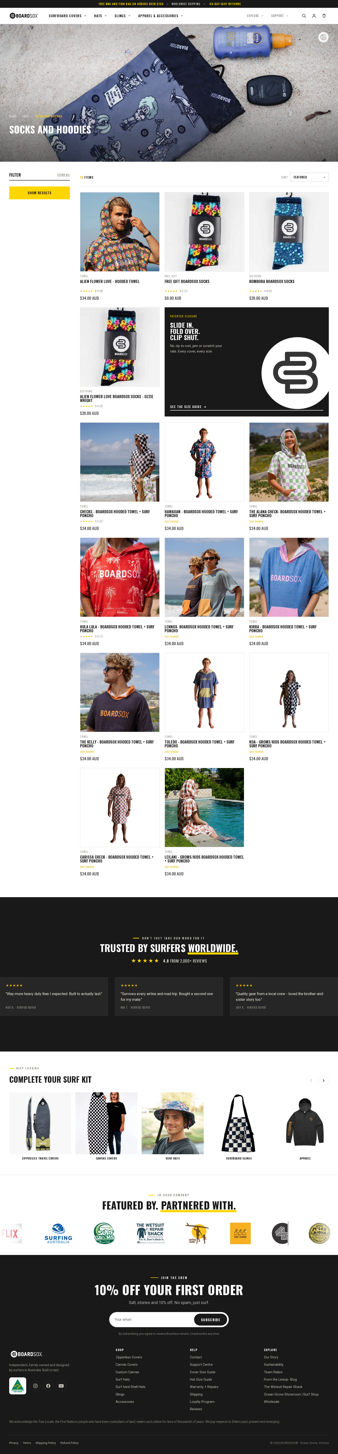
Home (13, 116)
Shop (25, 116)
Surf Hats (123, 1380)
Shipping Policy (46, 1443)
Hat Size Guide (201, 1380)
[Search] (304, 16)
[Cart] (324, 16)
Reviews (196, 1409)
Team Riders (273, 1372)
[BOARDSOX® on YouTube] (61, 1386)
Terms (27, 1443)
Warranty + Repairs (204, 1387)
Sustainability (274, 1365)
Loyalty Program (202, 1402)
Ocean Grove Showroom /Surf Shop (291, 1394)
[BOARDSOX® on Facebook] (48, 1386)
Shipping (196, 1394)
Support (277, 15)
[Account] (314, 16)
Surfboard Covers (65, 15)
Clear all (63, 175)
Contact (196, 1357)
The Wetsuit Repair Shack (283, 1387)
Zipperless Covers (129, 1357)
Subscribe (210, 1319)
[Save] (153, 198)
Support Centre (201, 1365)
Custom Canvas (127, 1372)
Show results (40, 192)
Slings (120, 15)
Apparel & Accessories (158, 15)
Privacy (13, 1443)
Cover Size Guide (202, 1372)
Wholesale (271, 1402)
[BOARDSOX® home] (24, 15)
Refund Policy (69, 1443)
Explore (253, 15)
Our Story (271, 1357)
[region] (169, 1126)
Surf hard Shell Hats (131, 1387)
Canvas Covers (127, 1365)
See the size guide (186, 406)
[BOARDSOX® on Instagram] (35, 1386)
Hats (98, 15)
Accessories (125, 1402)
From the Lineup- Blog (280, 1380)
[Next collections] (323, 1080)
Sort (284, 177)
